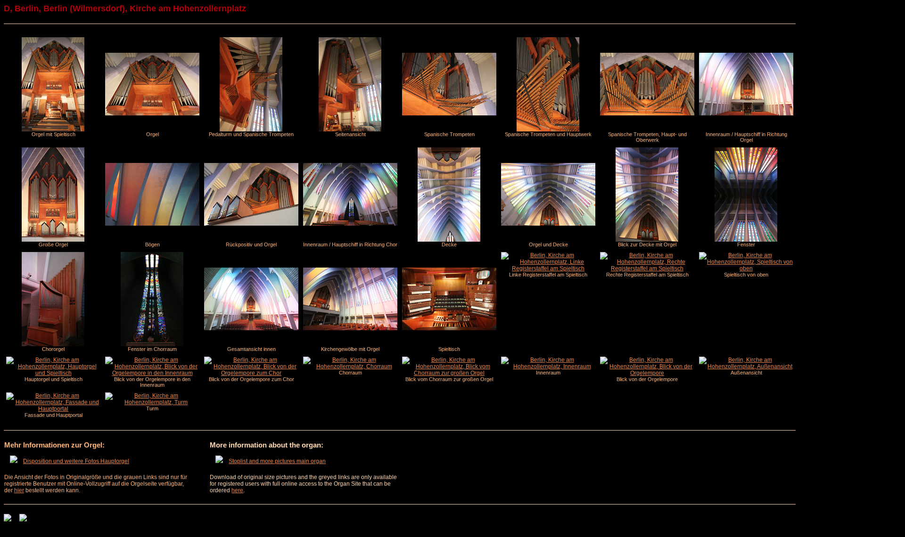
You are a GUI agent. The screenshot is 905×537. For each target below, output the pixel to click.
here (237, 490)
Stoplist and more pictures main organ (277, 461)
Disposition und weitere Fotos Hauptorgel (76, 461)
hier (19, 490)
